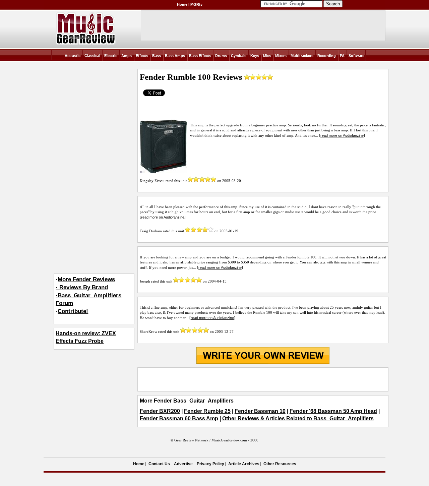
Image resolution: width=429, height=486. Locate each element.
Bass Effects (200, 56)
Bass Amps (175, 56)
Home (182, 4)
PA (342, 56)
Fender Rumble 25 (207, 411)
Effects (142, 56)
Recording (326, 56)
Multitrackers (302, 56)
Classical (92, 56)
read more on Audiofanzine (342, 135)
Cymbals (238, 56)
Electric (110, 56)
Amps (126, 56)
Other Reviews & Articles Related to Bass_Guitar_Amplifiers (298, 418)
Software (356, 56)
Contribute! (73, 311)
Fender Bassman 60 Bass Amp (179, 418)
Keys (254, 56)
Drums (221, 56)
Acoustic (72, 56)
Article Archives (243, 464)
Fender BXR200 (160, 411)
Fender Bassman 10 (260, 411)
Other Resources (279, 464)
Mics (267, 56)
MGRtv (196, 4)
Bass (156, 56)
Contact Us (159, 464)
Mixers (281, 56)
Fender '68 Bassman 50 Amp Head (333, 411)
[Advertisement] (263, 379)
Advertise (183, 464)
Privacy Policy (210, 464)
